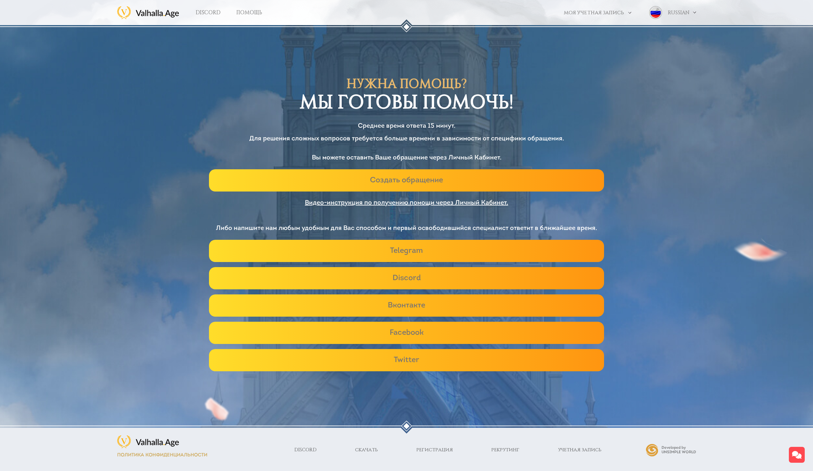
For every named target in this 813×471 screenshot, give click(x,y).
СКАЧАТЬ (366, 449)
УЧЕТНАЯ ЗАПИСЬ (579, 449)
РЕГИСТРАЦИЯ (434, 449)
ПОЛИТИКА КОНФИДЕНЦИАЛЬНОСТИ (162, 455)
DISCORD (208, 12)
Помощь (249, 12)
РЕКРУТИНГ (505, 449)
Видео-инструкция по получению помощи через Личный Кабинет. (406, 203)
